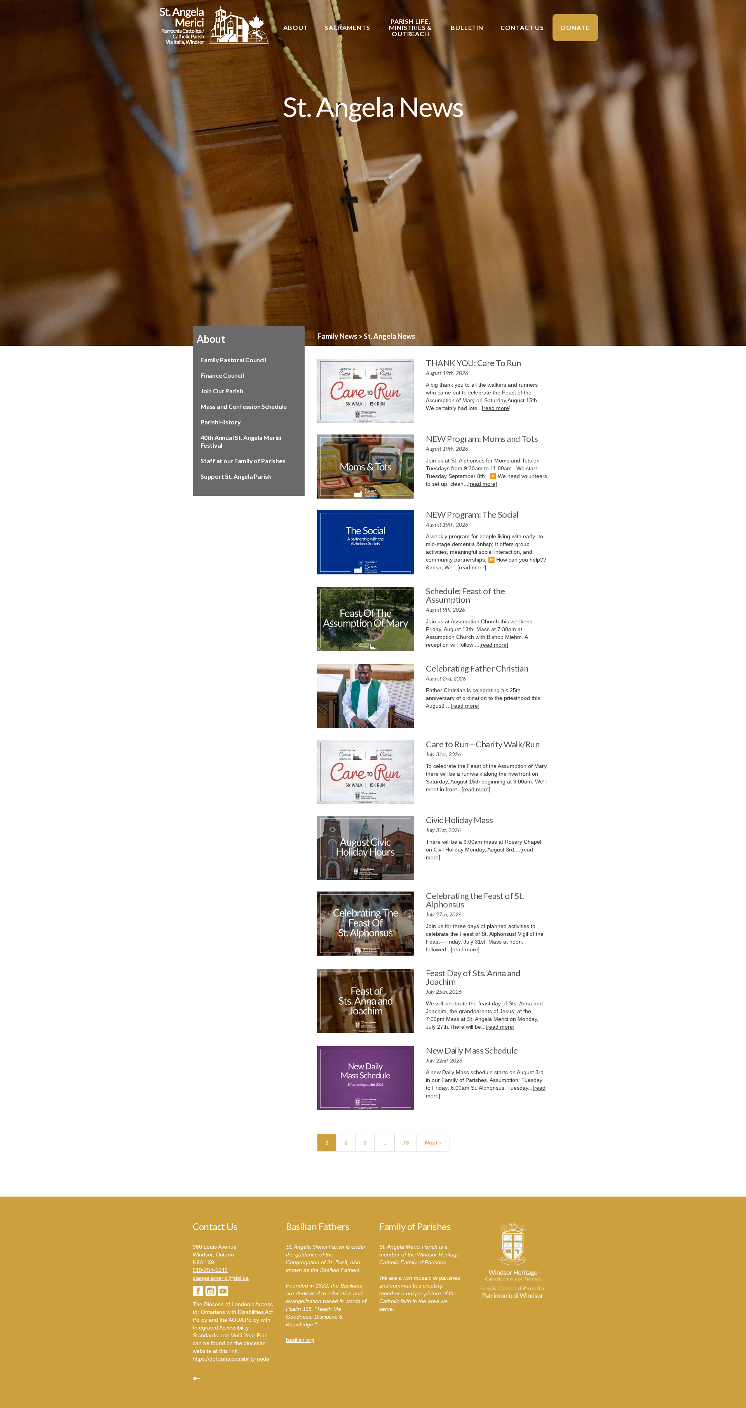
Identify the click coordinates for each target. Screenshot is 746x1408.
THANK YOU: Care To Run (473, 363)
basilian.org (300, 1340)
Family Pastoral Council (233, 359)
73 (406, 1142)
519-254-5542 (210, 1270)
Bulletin (467, 27)
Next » (433, 1142)
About (295, 27)
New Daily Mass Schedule (472, 1050)
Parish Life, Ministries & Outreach (410, 27)
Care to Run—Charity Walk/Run (482, 744)
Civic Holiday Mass (459, 820)
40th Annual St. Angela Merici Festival (240, 441)
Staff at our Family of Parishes (242, 460)
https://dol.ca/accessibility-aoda (231, 1359)
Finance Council (222, 375)
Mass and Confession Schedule (243, 406)
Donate (575, 27)
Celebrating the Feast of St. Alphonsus (475, 899)
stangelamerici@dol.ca (221, 1278)
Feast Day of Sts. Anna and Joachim (473, 977)
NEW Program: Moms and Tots (482, 438)
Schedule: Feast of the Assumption (465, 595)
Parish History (220, 422)
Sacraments (347, 27)
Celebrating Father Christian (477, 668)
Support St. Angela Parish (236, 476)
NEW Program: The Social (472, 514)
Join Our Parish (221, 390)
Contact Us (522, 27)
